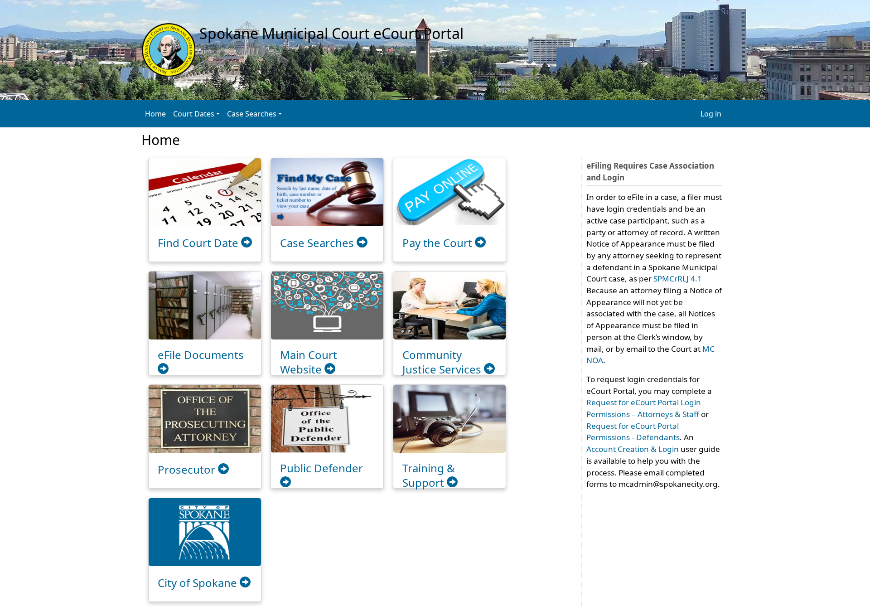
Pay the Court (438, 242)
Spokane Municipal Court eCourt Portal (330, 33)
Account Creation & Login (632, 449)
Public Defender (321, 468)
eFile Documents (201, 354)
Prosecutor (188, 469)
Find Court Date (199, 242)
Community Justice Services (443, 362)
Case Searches (251, 114)
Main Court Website (308, 362)
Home (155, 114)
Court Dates (193, 114)
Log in (711, 114)
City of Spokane (199, 582)
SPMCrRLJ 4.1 (677, 278)
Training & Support (428, 475)
